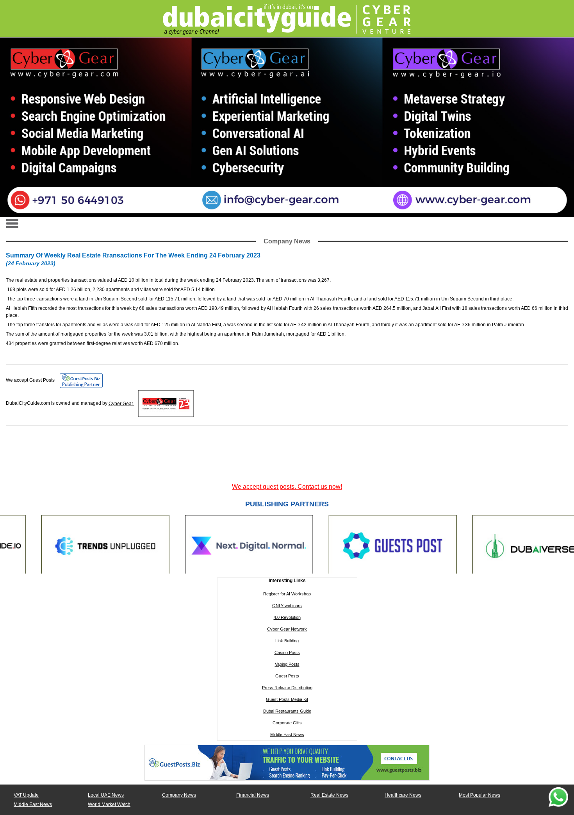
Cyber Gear (121, 403)
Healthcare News (403, 795)
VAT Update (26, 795)
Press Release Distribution (287, 687)
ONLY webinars (287, 605)
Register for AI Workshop (287, 594)
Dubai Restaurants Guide (287, 711)
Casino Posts (287, 652)
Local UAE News (106, 795)
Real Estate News (329, 795)
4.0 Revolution (287, 617)
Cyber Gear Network (287, 629)
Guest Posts (287, 676)
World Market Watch (109, 804)
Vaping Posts (287, 664)
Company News (179, 795)
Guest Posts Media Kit (287, 699)
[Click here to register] (287, 127)
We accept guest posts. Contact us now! (287, 486)
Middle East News (287, 734)
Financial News (252, 795)
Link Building (287, 640)
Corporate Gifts (287, 722)
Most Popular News (479, 795)
